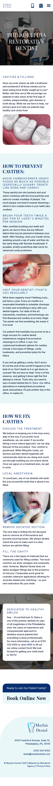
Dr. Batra (33, 382)
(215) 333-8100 (41, 750)
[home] (6, 5)
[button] (49, 5)
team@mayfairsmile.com (37, 754)
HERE (29, 644)
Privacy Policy (43, 766)
